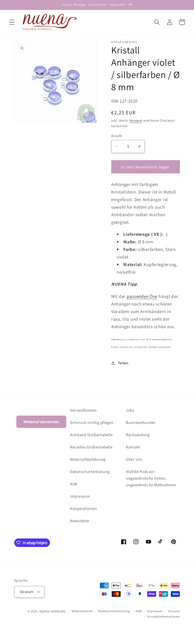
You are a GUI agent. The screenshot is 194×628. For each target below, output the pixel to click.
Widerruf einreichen (41, 421)
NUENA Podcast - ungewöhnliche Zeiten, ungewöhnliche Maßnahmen (151, 478)
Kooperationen (83, 508)
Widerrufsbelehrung (88, 459)
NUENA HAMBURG (52, 611)
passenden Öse (142, 296)
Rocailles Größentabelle (91, 447)
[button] (12, 22)
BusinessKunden (140, 422)
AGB (73, 483)
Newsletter (80, 520)
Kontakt (133, 447)
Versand (135, 120)
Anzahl (116, 135)
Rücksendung (138, 434)
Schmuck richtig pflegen (92, 422)
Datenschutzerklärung (90, 471)
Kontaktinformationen (163, 617)
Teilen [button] (123, 363)
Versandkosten (83, 410)
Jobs (130, 410)
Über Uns (134, 459)
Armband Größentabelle (91, 434)
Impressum (80, 496)
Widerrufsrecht (82, 611)
